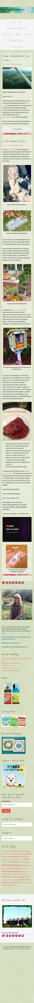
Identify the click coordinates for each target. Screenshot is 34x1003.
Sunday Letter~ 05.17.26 (8, 665)
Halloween (4, 859)
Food (20, 857)
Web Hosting (18, 948)
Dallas (29, 854)
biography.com (7, 117)
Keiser (10, 862)
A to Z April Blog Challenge (8, 851)
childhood (4, 854)
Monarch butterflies (6, 868)
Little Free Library (18, 310)
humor (26, 860)
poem (13, 874)
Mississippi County (11, 865)
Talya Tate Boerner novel (7, 879)
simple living (26, 874)
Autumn (16, 851)
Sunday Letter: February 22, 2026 (11, 670)
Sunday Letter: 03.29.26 (8, 668)
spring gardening (21, 877)
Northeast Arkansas (11, 871)
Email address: (6, 801)
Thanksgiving (16, 879)
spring (14, 877)
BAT (20, 851)
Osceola (9, 874)
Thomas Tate (24, 882)
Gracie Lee (26, 857)
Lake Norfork (16, 862)
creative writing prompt (20, 854)
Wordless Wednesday (8, 885)
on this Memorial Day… (14, 141)
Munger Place (15, 868)
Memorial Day (11, 149)
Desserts (4, 856)
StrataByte (27, 948)
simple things (7, 877)
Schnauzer (20, 874)
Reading (16, 874)
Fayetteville (14, 857)
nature (24, 868)
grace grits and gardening (17, 10)
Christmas (9, 854)
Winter (30, 882)
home (22, 859)
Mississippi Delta (26, 865)
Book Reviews (25, 851)
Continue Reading (17, 129)
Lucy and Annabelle (25, 862)
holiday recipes (18, 859)
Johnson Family (5, 862)
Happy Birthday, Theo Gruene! (10, 663)
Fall (8, 857)
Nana (21, 868)
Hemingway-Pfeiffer (11, 859)
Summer (29, 877)
